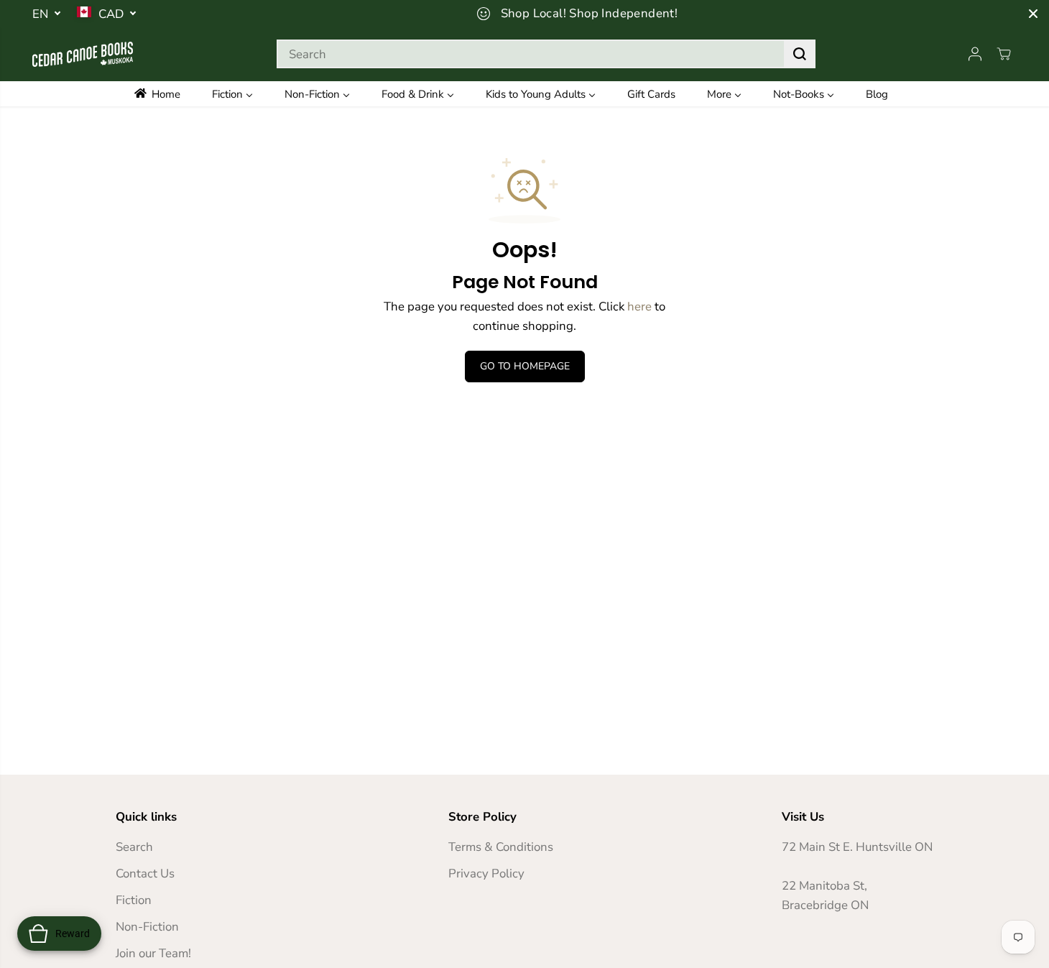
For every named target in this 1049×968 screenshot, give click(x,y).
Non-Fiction (147, 926)
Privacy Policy (486, 873)
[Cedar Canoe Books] (82, 54)
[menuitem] (167, 93)
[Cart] (1004, 54)
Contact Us (145, 873)
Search (134, 847)
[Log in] (975, 54)
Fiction (134, 900)
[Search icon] (799, 54)
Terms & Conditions (500, 847)
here (639, 306)
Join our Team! (153, 953)
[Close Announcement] (1033, 13)
